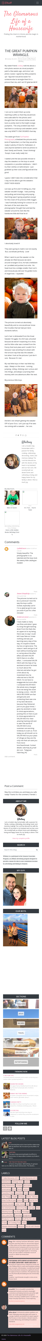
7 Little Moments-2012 (28, 1178)
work (4, 1230)
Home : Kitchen (32, 1197)
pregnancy (27, 1215)
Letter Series (19, 1204)
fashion (26, 1189)
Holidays (22, 1197)
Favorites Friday (8, 1193)
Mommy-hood (7, 1211)
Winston (21, 1226)
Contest (19, 1185)
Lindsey (20, 66)
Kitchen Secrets (7, 1204)
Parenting (18, 1215)
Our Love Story (7, 1215)
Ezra (20, 59)
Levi (25, 59)
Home (4, 1339)
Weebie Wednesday (9, 1226)
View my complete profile (21, 838)
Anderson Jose (22, 617)
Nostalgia (25, 1211)
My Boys (32, 59)
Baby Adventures (8, 1185)
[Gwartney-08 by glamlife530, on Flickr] (21, 298)
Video (24, 1223)
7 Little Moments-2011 (10, 1178)
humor (19, 1200)
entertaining (6, 1189)
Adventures (6, 1182)
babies (27, 1182)
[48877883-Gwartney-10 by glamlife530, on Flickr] (21, 400)
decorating (27, 1185)
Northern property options (17, 1301)
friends (31, 1193)
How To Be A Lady (9, 1200)
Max (38, 1208)
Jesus (26, 1200)
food (26, 1193)
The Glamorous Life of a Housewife (21, 21)
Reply (35, 591)
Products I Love (8, 1219)
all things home (17, 1182)
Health (14, 1197)
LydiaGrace (21, 548)
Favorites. (18, 1193)
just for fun (33, 1200)
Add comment (10, 756)
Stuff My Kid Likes (29, 1219)
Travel (4, 1223)
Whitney (21, 819)
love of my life (22, 1208)
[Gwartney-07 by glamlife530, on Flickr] (21, 97)
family (19, 1189)
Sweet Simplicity (23, 593)
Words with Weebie (33, 1226)
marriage (31, 1208)
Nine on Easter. (12, 508)
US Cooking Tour (14, 1223)
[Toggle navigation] (37, 3)
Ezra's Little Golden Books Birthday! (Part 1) (12, 532)
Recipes (18, 1219)
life (32, 1204)
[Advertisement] (21, 970)
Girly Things (6, 1197)
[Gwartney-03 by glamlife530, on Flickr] (21, 228)
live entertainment (8, 1208)
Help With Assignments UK (16, 1324)
